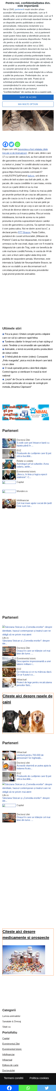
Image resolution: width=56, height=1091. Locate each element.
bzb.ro (31, 175)
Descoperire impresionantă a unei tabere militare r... (34, 662)
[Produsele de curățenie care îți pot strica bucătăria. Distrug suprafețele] (9, 454)
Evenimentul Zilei (11, 1043)
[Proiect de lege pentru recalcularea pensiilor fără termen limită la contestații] (9, 683)
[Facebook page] (25, 419)
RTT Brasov (24, 232)
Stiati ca (6, 1026)
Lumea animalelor (11, 1016)
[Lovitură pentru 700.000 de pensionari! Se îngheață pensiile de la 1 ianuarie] (9, 756)
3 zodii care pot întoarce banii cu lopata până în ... (33, 444)
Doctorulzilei (8, 1070)
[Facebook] (5, 144)
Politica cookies (39, 1078)
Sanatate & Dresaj (11, 1021)
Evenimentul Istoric (12, 1049)
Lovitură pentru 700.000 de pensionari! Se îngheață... (30, 756)
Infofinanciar (8, 1054)
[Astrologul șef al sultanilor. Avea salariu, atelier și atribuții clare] (9, 465)
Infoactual (7, 1059)
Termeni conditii (13, 1078)
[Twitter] (11, 144)
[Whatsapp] (17, 144)
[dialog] (28, 55)
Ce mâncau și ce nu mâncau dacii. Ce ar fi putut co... (34, 673)
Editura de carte (10, 1065)
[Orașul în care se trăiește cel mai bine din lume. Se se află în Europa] (9, 652)
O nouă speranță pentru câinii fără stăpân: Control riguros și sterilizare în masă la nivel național (24, 372)
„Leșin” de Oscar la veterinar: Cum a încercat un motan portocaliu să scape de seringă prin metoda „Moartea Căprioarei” (26, 383)
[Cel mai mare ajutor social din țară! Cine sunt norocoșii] (9, 504)
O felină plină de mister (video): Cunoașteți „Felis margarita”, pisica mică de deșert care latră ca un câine (27, 360)
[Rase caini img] (23, 731)
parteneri (19, 9)
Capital (5, 1038)
